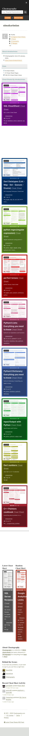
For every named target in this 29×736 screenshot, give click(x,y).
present (15, 292)
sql (6, 120)
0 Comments (15, 41)
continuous (21, 292)
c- (6, 523)
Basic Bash (21, 685)
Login (7, 18)
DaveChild (9, 670)
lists (16, 341)
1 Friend (13, 39)
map (11, 199)
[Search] (25, 12)
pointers (17, 523)
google (7, 199)
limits (19, 634)
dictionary (6, 393)
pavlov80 (9, 690)
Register (18, 18)
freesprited (9, 622)
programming (11, 523)
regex (11, 247)
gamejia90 (9, 685)
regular (15, 247)
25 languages (6, 654)
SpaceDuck (9, 673)
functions (12, 341)
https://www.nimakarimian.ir (13, 60)
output (17, 436)
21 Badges (14, 43)
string (19, 247)
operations (6, 343)
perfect (5, 295)
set (16, 199)
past (11, 292)
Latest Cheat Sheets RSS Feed (14, 722)
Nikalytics (22, 618)
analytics (20, 629)
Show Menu (26, 2)
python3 (6, 250)
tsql (7, 629)
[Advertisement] (13, 3)
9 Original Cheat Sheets (18, 37)
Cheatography (6, 650)
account (20, 631)
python (7, 247)
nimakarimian (8, 116)
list (13, 199)
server (15, 120)
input (20, 436)
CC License (9, 715)
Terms (18, 715)
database (10, 120)
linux (5, 656)
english (7, 292)
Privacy (6, 717)
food (25, 654)
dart (18, 199)
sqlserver (19, 120)
